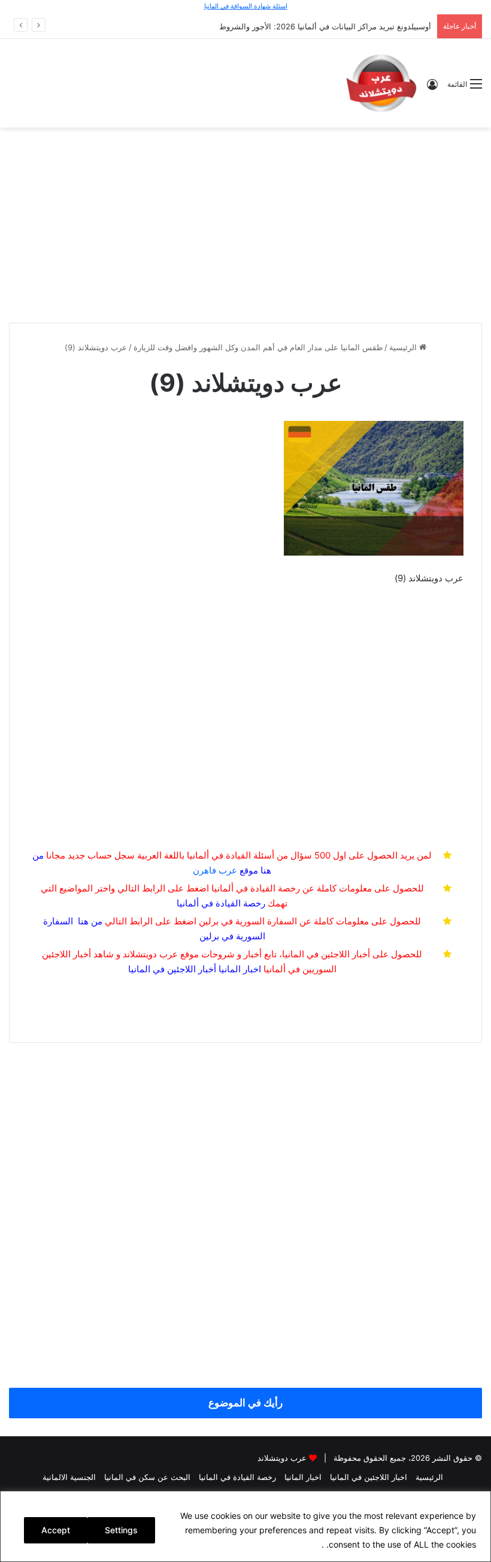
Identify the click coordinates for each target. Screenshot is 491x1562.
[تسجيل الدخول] (432, 88)
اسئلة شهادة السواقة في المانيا (245, 6)
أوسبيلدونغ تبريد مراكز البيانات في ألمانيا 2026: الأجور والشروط (325, 26)
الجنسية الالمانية (69, 1477)
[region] (245, 1526)
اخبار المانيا (240, 969)
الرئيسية (404, 347)
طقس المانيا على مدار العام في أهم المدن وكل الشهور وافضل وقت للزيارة (258, 347)
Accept (55, 1530)
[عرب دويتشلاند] (381, 83)
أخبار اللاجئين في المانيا (172, 969)
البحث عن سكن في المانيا (147, 1477)
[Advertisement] (245, 223)
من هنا (90, 921)
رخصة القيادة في (221, 903)
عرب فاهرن (225, 870)
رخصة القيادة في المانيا (237, 1477)
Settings (121, 1530)
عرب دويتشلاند (282, 1458)
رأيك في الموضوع (245, 1403)
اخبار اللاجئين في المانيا (368, 1477)
